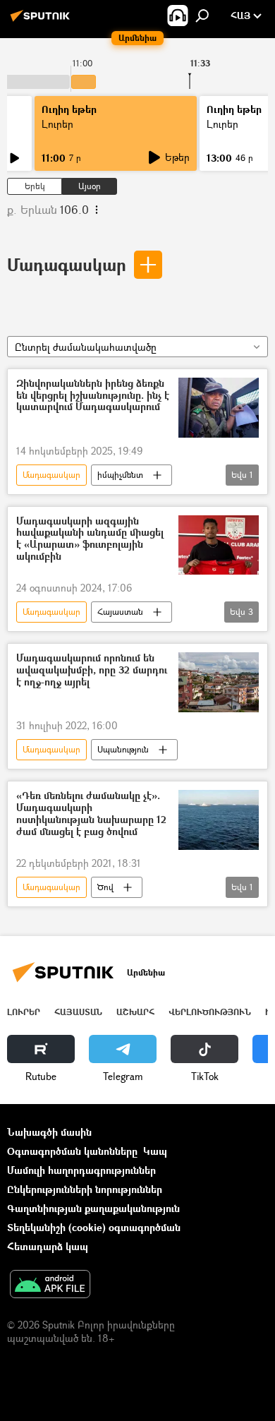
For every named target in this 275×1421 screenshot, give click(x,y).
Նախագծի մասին (49, 1132)
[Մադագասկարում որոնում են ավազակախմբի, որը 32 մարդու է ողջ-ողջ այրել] (218, 682)
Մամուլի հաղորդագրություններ (81, 1170)
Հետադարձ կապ (47, 1246)
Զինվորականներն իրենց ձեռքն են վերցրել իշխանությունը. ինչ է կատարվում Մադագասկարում (92, 396)
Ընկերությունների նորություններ (84, 1189)
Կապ (155, 1151)
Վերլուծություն (210, 1012)
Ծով (105, 887)
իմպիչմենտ (120, 475)
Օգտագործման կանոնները (72, 1151)
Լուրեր (57, 124)
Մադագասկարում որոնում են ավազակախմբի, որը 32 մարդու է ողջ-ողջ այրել (91, 670)
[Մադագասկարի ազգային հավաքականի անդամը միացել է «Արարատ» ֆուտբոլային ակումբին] (218, 545)
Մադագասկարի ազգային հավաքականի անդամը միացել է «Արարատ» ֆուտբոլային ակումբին (90, 539)
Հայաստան (120, 612)
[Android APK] (50, 1285)
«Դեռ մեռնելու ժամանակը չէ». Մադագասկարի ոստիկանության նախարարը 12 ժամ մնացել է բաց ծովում (91, 813)
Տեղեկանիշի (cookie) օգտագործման (94, 1227)
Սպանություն (123, 749)
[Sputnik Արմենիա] (42, 21)
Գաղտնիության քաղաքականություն (93, 1208)
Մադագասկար (66, 264)
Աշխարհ (135, 1012)
